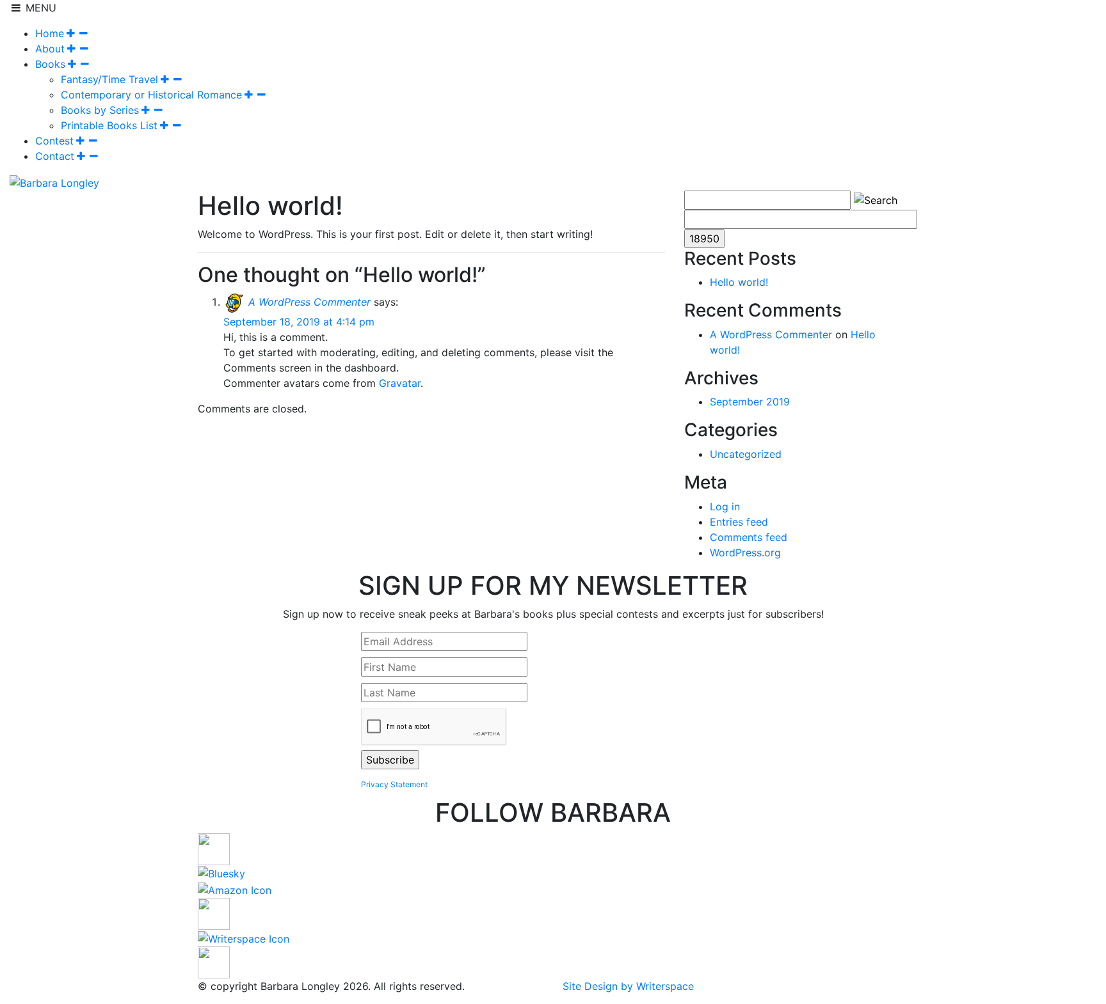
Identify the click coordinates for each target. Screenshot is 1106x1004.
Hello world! (739, 282)
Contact (54, 156)
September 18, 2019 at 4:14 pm (298, 321)
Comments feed (748, 537)
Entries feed (739, 521)
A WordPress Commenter (309, 301)
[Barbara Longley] (54, 181)
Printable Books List (109, 125)
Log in (725, 506)
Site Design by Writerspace (628, 986)
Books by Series (100, 110)
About (50, 48)
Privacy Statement (394, 784)
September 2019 (750, 401)
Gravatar (400, 383)
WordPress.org (745, 552)
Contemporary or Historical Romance (151, 94)
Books (50, 64)
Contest (54, 140)
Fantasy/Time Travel (109, 79)
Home (49, 33)
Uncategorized (745, 454)
